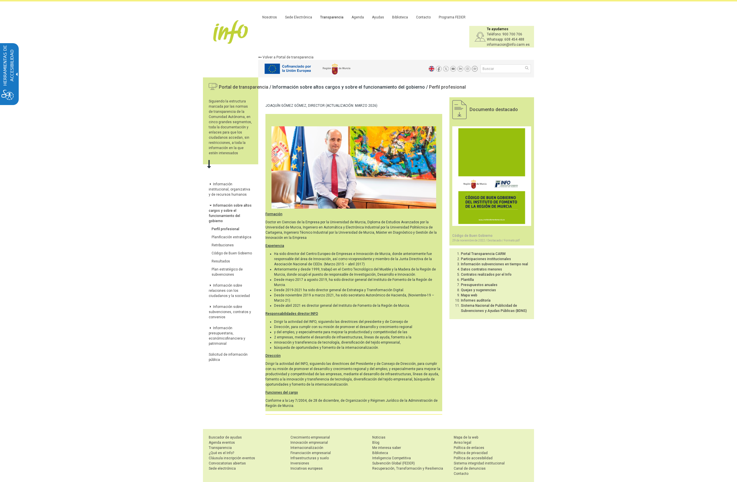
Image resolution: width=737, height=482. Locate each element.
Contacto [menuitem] (423, 17)
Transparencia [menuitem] (331, 17)
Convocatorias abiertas (227, 463)
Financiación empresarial (310, 453)
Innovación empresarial (309, 443)
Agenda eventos (222, 443)
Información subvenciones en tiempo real (494, 264)
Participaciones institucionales (486, 259)
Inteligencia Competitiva (391, 458)
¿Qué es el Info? (221, 453)
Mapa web (469, 295)
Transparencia (220, 448)
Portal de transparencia (244, 87)
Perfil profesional (447, 87)
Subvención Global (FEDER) (393, 463)
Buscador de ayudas (225, 437)
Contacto (461, 474)
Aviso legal (462, 443)
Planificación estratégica (231, 237)
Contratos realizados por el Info (486, 275)
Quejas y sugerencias (478, 290)
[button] (527, 68)
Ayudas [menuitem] (378, 17)
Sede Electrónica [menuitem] (298, 17)
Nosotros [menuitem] (269, 17)
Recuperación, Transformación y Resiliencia (407, 468)
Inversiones (299, 463)
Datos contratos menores (481, 269)
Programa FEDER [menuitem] (452, 17)
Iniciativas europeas (306, 468)
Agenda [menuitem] (358, 17)
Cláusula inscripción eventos (232, 458)
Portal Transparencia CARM (483, 254)
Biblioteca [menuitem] (400, 17)
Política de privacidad (471, 453)
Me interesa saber (386, 448)
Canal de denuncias (470, 468)
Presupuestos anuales (479, 285)
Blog (375, 443)
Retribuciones (223, 245)
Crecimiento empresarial (310, 437)
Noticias (378, 437)
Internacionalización (306, 448)
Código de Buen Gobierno (232, 253)
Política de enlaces (469, 448)
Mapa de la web (466, 437)
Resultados (221, 261)
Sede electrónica (222, 468)
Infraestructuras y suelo (309, 458)
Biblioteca (380, 453)
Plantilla (467, 280)
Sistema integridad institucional (479, 463)
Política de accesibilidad (473, 458)
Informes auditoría (476, 300)
